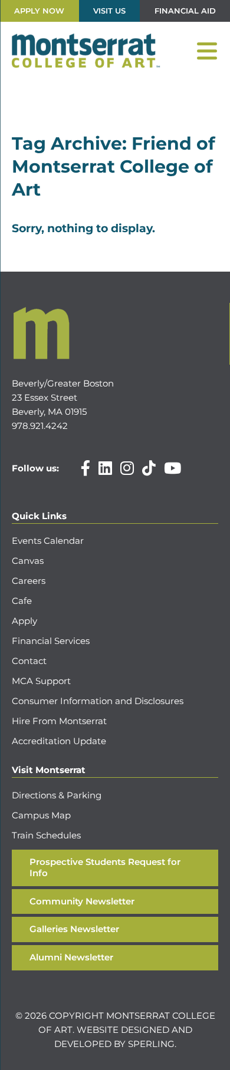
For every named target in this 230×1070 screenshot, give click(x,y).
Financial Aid (185, 10)
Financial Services (51, 640)
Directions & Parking (56, 795)
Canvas (28, 560)
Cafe (22, 600)
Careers (28, 580)
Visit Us (109, 10)
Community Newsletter (81, 901)
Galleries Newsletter (74, 928)
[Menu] (207, 51)
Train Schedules (46, 835)
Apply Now (39, 10)
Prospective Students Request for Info (104, 867)
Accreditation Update (59, 741)
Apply (24, 620)
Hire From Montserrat (59, 720)
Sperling (151, 1043)
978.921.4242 (40, 425)
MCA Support (41, 680)
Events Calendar (48, 540)
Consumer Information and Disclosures (97, 700)
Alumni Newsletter (71, 957)
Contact (29, 660)
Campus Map (41, 815)
